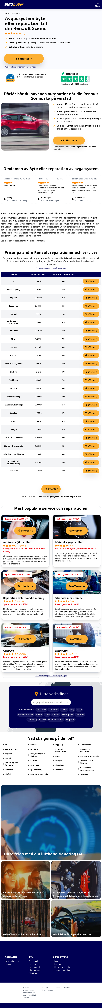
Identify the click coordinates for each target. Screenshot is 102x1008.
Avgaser (8, 754)
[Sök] (68, 702)
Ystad (79, 709)
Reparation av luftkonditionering (23, 598)
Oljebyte (8, 650)
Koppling (59, 745)
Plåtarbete (59, 765)
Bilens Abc (57, 964)
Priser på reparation (61, 970)
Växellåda (84, 775)
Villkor (58, 988)
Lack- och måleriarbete (60, 750)
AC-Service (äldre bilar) (17, 542)
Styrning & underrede (89, 756)
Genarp (55, 714)
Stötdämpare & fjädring (86, 762)
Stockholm (41, 709)
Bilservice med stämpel (69, 598)
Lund (47, 714)
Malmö (64, 709)
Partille (42, 719)
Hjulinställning (36, 770)
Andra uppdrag (11, 749)
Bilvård (8, 774)
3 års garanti (34, 967)
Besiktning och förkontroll (11, 764)
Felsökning (34, 765)
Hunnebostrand (55, 719)
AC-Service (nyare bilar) (69, 542)
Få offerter (90, 281)
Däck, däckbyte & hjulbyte (37, 755)
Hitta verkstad (35, 970)
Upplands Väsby (25, 714)
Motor (57, 756)
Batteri (8, 758)
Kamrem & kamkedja (39, 774)
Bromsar (33, 745)
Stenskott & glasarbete (85, 750)
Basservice (61, 650)
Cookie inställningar (47, 989)
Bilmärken (33, 973)
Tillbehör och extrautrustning (87, 769)
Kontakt (8, 964)
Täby (72, 709)
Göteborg (53, 709)
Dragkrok (34, 749)
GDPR (76, 988)
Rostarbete (59, 770)
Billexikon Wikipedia (61, 967)
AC (6, 745)
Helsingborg (67, 714)
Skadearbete (85, 745)
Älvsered (80, 714)
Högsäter (70, 719)
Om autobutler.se (12, 961)
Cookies (67, 988)
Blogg (55, 961)
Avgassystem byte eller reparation (29, 240)
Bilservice (9, 770)
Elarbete (33, 761)
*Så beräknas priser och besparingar (20, 67)
